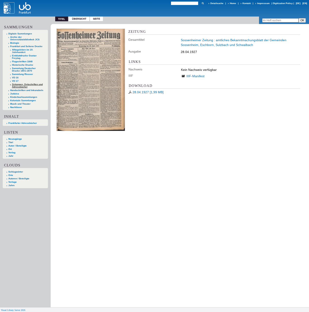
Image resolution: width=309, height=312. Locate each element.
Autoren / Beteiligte (18, 178)
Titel (10, 142)
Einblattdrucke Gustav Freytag (24, 56)
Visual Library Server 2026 (13, 310)
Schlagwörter (15, 171)
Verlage (12, 182)
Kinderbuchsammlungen (23, 97)
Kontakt (246, 3)
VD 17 (15, 81)
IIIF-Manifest (195, 76)
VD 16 (15, 77)
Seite (96, 18)
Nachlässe (16, 107)
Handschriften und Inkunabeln (26, 90)
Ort (10, 149)
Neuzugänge (15, 139)
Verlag (11, 152)
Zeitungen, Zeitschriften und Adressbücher (27, 85)
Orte (10, 175)
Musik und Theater (20, 104)
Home (233, 3)
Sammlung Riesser (22, 74)
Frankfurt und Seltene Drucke (26, 46)
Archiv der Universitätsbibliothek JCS (25, 38)
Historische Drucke (22, 65)
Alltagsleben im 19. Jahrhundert (22, 50)
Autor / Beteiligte (17, 145)
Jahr (10, 156)
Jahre (11, 185)
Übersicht (79, 18)
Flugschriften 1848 (22, 61)
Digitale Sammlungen (20, 33)
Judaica (14, 93)
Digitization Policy (283, 3)
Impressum (263, 3)
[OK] (203, 3)
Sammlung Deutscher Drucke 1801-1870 (24, 69)
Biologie (14, 43)
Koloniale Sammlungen (23, 100)
